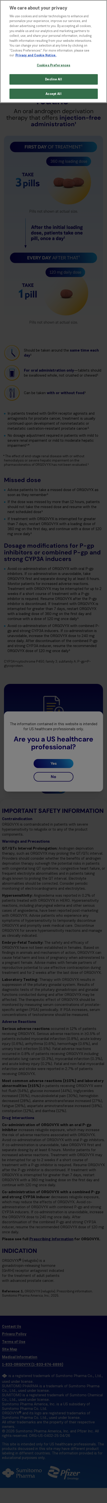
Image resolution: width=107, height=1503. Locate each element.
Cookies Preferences (53, 65)
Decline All (53, 79)
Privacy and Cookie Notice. (35, 55)
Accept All (53, 94)
